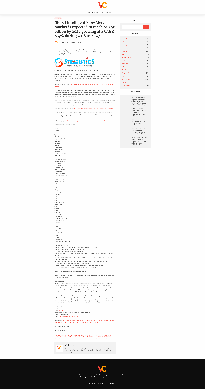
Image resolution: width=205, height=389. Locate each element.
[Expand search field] (115, 12)
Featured (124, 51)
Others (124, 76)
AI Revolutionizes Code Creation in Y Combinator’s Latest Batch (139, 113)
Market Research (127, 70)
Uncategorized (126, 85)
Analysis (124, 42)
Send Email (61, 310)
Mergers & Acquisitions (128, 73)
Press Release (58, 18)
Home (88, 12)
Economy (124, 45)
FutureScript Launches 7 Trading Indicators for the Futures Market (103, 336)
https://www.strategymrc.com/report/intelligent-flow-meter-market (93, 109)
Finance (124, 54)
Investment (125, 63)
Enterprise (125, 48)
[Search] (146, 27)
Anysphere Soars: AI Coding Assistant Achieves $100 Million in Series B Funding (139, 102)
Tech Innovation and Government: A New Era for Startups (138, 123)
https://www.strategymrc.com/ (69, 316)
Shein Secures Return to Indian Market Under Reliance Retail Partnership (139, 142)
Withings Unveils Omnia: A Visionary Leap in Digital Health (139, 132)
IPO (123, 66)
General (124, 60)
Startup (124, 82)
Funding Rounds (126, 57)
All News (124, 38)
